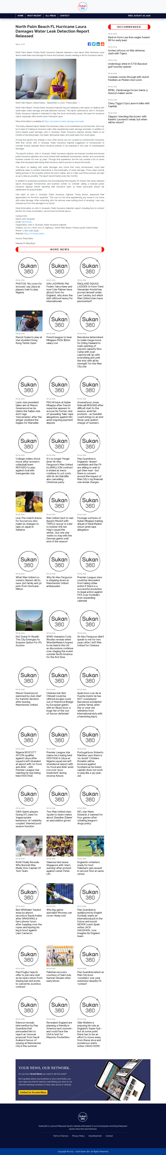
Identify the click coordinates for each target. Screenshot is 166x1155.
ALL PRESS (50, 16)
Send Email (26, 222)
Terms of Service (60, 1136)
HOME (20, 16)
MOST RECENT (34, 16)
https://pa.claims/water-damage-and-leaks (64, 121)
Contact (109, 1136)
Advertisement (95, 1136)
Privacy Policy (78, 1136)
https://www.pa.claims (34, 233)
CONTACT (65, 16)
